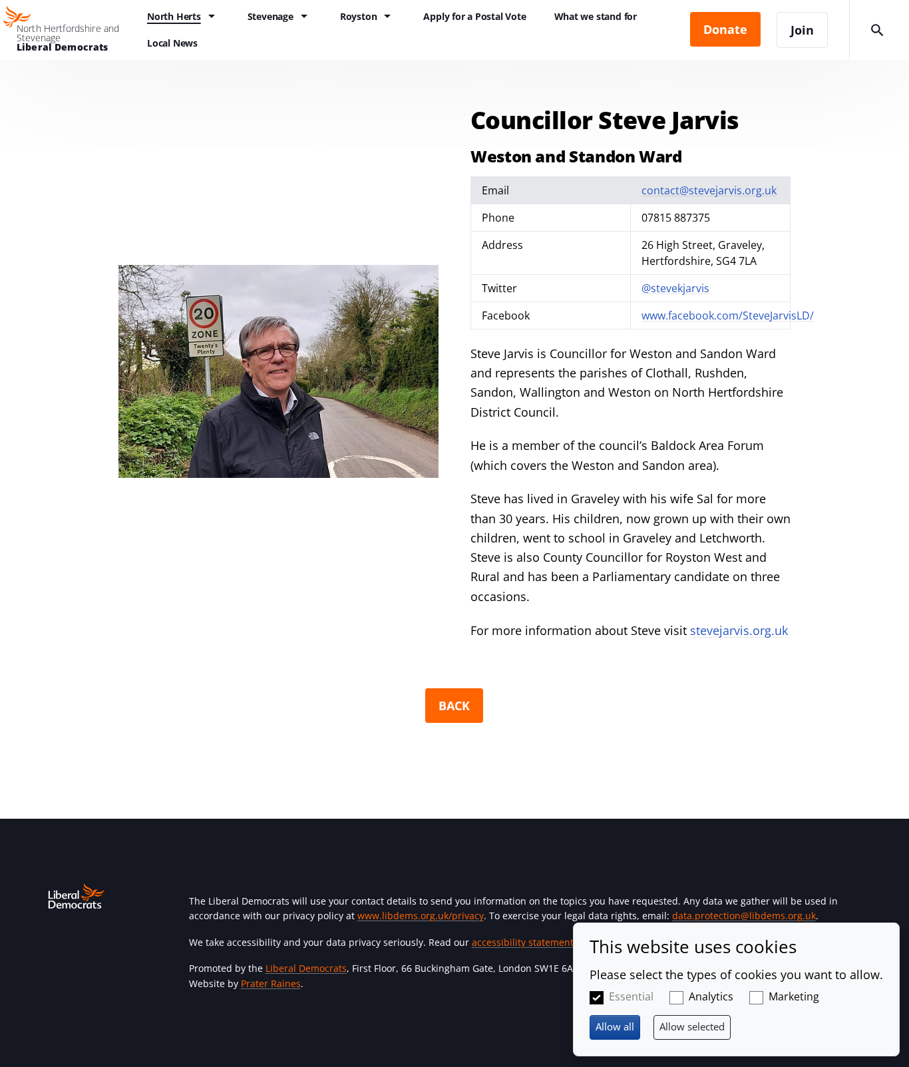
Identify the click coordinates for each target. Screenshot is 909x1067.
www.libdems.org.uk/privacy (420, 915)
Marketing (794, 996)
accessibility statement (523, 942)
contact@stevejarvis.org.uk (709, 190)
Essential (631, 996)
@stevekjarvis (675, 288)
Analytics (711, 996)
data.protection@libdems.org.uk (744, 915)
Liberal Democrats (306, 968)
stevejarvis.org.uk (739, 630)
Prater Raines (271, 983)
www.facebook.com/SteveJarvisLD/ (727, 315)
